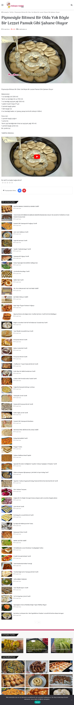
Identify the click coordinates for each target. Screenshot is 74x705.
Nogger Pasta (17, 447)
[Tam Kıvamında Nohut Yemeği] (6, 566)
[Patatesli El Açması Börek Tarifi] (6, 406)
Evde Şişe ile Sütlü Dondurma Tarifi (24, 371)
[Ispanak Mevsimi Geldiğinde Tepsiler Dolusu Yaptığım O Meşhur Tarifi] (6, 466)
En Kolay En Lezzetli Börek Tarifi (23, 515)
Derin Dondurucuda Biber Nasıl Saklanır (37, 650)
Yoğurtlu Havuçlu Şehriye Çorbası (24, 387)
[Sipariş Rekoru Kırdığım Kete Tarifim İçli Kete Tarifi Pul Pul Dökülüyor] (6, 316)
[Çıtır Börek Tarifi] (6, 509)
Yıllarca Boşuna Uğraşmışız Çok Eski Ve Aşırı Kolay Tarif (30, 472)
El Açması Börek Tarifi (20, 340)
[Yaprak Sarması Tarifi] (6, 243)
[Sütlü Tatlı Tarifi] (6, 282)
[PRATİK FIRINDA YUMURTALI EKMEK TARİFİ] (6, 209)
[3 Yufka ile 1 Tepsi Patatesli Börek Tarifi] (6, 366)
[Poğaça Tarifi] (15, 4)
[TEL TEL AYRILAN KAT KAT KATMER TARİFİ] (6, 291)
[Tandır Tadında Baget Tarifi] (6, 251)
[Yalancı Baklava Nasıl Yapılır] (6, 458)
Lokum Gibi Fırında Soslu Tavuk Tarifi (25, 379)
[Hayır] (72, 700)
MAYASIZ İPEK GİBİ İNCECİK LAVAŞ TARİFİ (25, 430)
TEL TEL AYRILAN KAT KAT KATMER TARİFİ (25, 288)
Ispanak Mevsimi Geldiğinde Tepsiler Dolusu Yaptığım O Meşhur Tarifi (35, 464)
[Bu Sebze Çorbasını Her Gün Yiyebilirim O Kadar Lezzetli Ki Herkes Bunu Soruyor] (6, 615)
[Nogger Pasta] (6, 449)
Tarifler (12, 12)
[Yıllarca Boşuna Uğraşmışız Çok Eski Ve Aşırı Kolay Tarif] (6, 475)
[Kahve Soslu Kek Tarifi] (6, 350)
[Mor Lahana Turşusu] (6, 492)
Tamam (37, 702)
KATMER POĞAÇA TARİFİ (20, 297)
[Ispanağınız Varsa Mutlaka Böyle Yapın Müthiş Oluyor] (6, 607)
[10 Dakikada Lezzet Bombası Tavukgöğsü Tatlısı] (6, 550)
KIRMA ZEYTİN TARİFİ (19, 541)
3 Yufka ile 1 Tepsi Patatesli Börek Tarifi (25, 364)
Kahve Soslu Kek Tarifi (20, 348)
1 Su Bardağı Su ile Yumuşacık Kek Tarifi (25, 572)
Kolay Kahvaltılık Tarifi (20, 438)
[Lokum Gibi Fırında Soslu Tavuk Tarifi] (6, 381)
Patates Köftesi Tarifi (9, 651)
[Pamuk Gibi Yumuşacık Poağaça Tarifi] (6, 226)
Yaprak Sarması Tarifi (20, 241)
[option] (12, 645)
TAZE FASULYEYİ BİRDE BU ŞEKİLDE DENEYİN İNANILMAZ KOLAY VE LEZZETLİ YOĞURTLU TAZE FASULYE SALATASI (41, 216)
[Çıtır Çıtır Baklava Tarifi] (6, 234)
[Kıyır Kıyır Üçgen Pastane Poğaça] (6, 308)
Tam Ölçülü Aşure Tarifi (20, 588)
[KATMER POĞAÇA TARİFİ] (6, 299)
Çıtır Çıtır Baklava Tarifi (20, 232)
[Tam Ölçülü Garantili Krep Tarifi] (6, 333)
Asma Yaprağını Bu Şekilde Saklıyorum (25, 263)
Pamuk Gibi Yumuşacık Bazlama (23, 421)
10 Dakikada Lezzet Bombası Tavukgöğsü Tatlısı (28, 548)
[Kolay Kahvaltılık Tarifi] (6, 440)
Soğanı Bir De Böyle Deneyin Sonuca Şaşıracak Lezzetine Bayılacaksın (35, 498)
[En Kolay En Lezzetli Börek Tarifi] (6, 517)
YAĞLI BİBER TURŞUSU (20, 579)
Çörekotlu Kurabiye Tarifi (21, 271)
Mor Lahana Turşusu (19, 489)
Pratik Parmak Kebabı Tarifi (22, 556)
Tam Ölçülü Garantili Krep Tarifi (23, 331)
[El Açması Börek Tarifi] (6, 342)
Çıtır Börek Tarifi (18, 507)
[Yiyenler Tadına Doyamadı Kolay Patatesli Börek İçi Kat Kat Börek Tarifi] (6, 483)
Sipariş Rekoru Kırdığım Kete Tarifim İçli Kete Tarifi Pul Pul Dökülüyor (35, 314)
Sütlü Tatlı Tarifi (18, 280)
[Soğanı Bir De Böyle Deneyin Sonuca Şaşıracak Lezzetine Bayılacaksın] (6, 500)
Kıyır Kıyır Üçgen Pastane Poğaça (23, 306)
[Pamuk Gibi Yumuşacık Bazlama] (6, 423)
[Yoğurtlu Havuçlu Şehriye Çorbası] (6, 389)
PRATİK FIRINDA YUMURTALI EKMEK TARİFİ (26, 206)
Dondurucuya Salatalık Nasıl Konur (61, 650)
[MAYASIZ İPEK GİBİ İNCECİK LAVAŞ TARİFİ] (6, 432)
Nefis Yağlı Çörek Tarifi (20, 413)
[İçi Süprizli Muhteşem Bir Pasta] (6, 526)
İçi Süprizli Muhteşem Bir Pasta (23, 524)
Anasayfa (5, 12)
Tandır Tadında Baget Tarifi (22, 249)
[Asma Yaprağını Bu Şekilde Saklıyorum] (6, 265)
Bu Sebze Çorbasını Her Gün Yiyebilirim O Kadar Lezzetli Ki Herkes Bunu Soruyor (38, 613)
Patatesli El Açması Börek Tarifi (23, 404)
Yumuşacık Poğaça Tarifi (21, 256)
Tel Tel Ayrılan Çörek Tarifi (21, 596)
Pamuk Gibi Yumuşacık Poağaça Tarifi (25, 223)
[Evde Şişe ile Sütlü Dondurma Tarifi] (6, 373)
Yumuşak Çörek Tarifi (20, 396)
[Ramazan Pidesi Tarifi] (6, 534)
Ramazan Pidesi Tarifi (20, 532)
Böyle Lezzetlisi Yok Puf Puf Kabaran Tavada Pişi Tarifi (30, 323)
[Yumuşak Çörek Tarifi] (6, 398)
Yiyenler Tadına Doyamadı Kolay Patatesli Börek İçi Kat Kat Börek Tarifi (35, 481)
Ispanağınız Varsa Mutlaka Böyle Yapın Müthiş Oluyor (30, 605)
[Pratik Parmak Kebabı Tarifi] (6, 558)
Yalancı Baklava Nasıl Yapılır (22, 455)
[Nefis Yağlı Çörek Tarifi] (6, 415)
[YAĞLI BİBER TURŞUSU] (6, 581)
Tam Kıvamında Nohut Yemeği (22, 564)
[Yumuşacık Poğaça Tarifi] (6, 258)
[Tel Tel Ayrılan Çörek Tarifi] (6, 598)
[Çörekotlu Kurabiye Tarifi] (6, 274)
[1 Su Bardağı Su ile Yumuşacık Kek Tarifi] (6, 574)
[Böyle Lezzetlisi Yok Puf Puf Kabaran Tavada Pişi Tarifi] (6, 325)
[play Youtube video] (37, 157)
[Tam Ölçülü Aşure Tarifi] (6, 590)
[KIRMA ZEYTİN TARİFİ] (6, 543)
